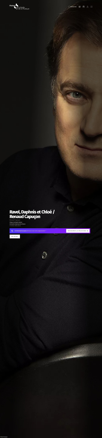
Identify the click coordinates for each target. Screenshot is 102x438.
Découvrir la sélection (77, 231)
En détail (14, 236)
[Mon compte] (87, 6)
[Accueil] (19, 7)
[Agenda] (80, 6)
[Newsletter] (84, 6)
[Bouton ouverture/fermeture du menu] (91, 7)
